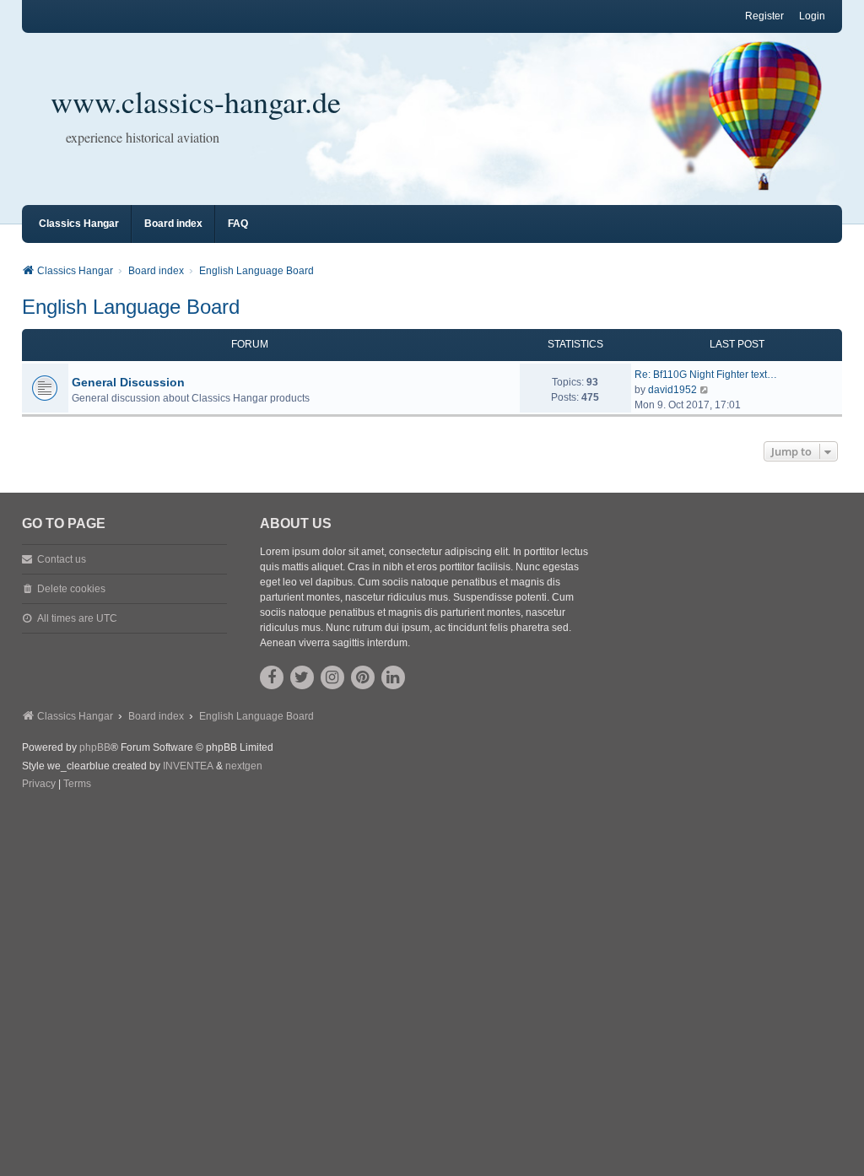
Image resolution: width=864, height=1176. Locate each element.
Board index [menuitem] (173, 223)
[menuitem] (39, 784)
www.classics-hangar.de (196, 101)
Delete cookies (71, 589)
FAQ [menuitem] (238, 223)
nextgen (243, 766)
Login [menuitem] (812, 16)
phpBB (95, 747)
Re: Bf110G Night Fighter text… (705, 374)
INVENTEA (188, 766)
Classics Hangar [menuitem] (79, 223)
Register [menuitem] (764, 16)
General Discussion (128, 382)
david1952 (672, 390)
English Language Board (131, 306)
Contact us (61, 559)
